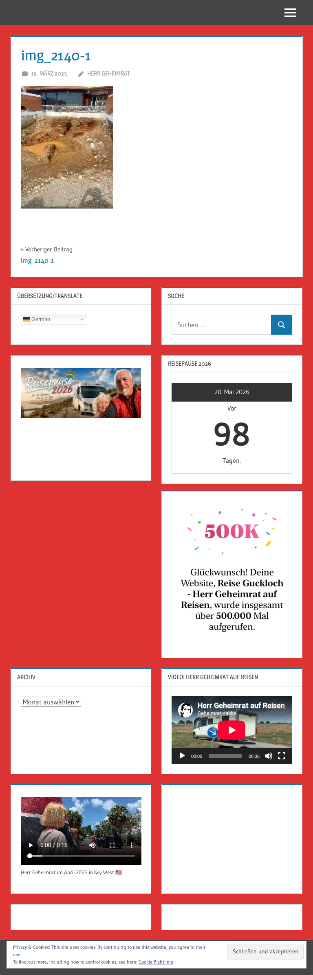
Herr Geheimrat (108, 73)
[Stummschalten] (269, 756)
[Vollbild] (282, 756)
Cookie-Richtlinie (156, 962)
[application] (232, 730)
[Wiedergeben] (182, 756)
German (40, 319)
